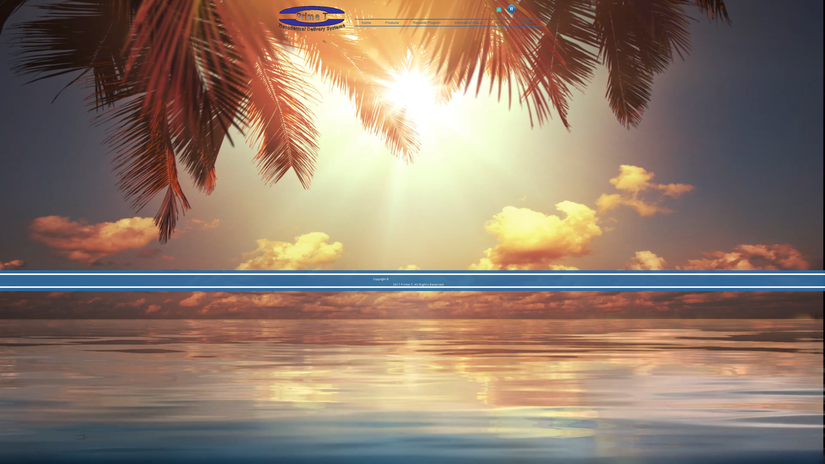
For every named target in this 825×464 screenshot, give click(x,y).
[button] (499, 8)
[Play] (511, 8)
